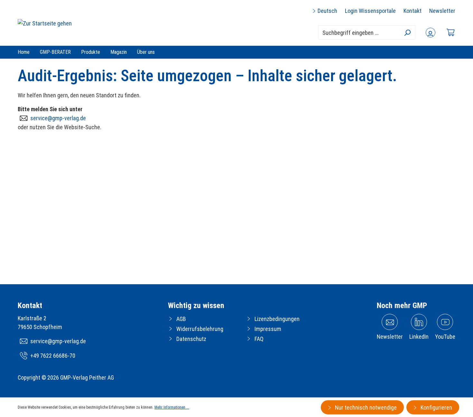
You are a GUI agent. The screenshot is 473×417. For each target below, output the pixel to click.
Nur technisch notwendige (365, 407)
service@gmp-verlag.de (58, 118)
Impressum (268, 328)
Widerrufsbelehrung (199, 328)
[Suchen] (407, 32)
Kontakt (412, 10)
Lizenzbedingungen (277, 318)
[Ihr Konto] (430, 32)
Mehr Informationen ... (171, 407)
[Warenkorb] (450, 32)
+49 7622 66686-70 (52, 355)
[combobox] (367, 32)
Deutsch (326, 10)
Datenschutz (191, 338)
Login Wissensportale (370, 10)
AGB (181, 318)
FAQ (259, 338)
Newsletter (442, 10)
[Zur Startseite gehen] (45, 23)
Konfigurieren (435, 407)
